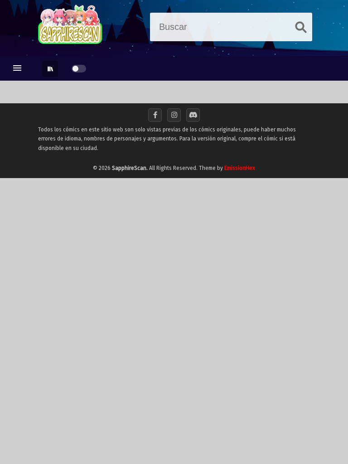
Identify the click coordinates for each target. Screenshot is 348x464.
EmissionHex (239, 168)
